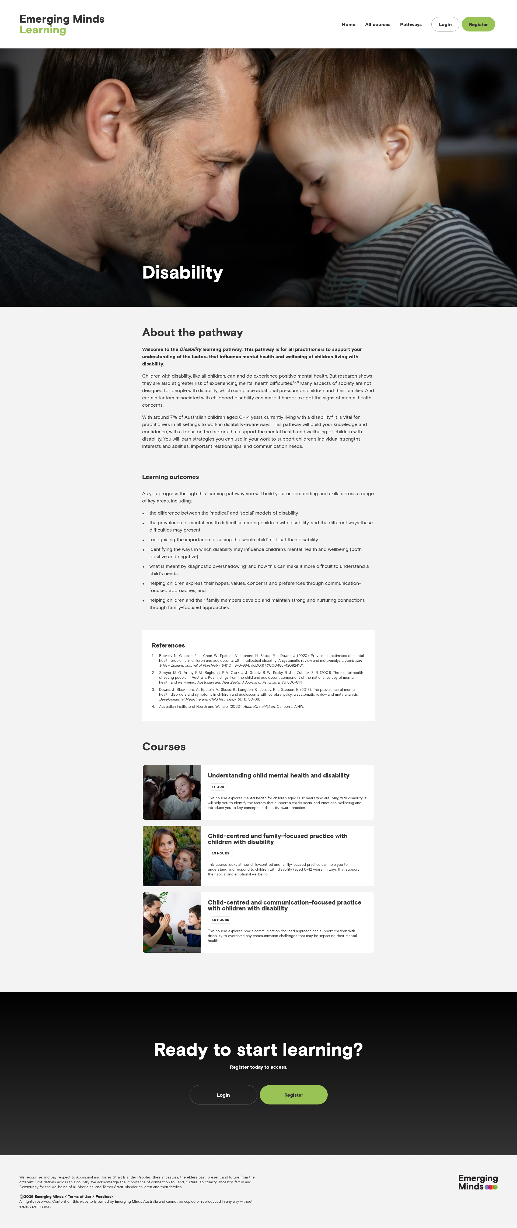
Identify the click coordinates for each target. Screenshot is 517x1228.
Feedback (105, 1196)
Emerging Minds (62, 24)
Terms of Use (79, 1196)
